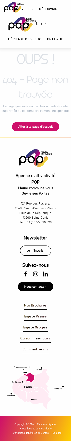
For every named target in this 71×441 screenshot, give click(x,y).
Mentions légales (46, 424)
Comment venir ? (35, 349)
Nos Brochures (35, 305)
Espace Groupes (35, 327)
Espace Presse (35, 316)
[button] (48, 9)
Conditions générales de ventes (31, 433)
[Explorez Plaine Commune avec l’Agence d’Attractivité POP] (17, 24)
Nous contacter (35, 286)
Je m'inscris (35, 250)
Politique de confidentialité (37, 428)
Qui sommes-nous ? (35, 338)
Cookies (57, 433)
